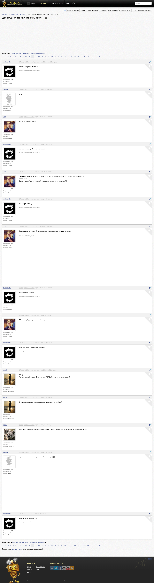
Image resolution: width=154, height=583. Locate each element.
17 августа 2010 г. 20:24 (26, 199)
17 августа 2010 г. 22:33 (26, 370)
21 (62, 56)
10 (26, 56)
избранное (103, 10)
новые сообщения (73, 10)
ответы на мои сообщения (89, 10)
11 (29, 56)
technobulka (7, 62)
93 (99, 56)
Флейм (22, 14)
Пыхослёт (70, 3)
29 (88, 56)
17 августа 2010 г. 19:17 (26, 62)
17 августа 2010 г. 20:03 (26, 116)
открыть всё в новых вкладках (141, 10)
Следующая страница (37, 53)
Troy (4, 116)
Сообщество (13, 14)
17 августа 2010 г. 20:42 (26, 226)
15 (42, 56)
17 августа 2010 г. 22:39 (26, 425)
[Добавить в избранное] (148, 67)
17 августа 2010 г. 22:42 (26, 452)
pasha (5, 425)
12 (32, 56)
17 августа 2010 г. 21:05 (26, 315)
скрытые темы (113, 10)
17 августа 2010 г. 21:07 (26, 342)
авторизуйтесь (16, 549)
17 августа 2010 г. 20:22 (26, 171)
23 (68, 56)
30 (91, 56)
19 (55, 56)
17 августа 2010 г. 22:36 (26, 397)
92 (96, 56)
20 (58, 56)
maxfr (5, 370)
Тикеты (29, 572)
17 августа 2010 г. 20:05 (26, 144)
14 (39, 56)
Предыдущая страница (20, 53)
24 (71, 56)
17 (48, 56)
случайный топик (124, 10)
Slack (37, 569)
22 (65, 56)
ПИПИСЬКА (141, 563)
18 (52, 56)
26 (78, 56)
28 (84, 56)
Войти (33, 3)
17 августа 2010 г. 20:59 (26, 288)
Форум (43, 3)
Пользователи (56, 3)
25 (75, 56)
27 (81, 56)
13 (35, 56)
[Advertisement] (70, 36)
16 (45, 56)
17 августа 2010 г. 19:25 (26, 89)
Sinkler (5, 89)
